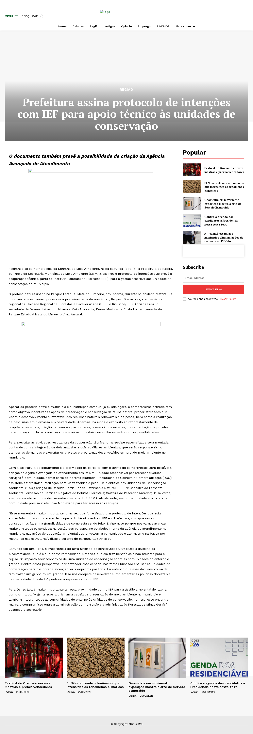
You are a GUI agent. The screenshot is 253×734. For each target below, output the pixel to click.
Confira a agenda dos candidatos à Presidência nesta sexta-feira (221, 220)
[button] (33, 16)
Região (126, 89)
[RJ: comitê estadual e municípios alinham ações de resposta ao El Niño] (192, 237)
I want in (211, 289)
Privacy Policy (227, 298)
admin (9, 692)
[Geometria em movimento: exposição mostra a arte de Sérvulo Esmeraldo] (192, 203)
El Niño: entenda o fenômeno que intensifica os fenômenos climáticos (224, 186)
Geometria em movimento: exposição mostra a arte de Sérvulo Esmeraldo (222, 203)
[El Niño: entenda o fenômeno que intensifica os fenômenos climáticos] (192, 186)
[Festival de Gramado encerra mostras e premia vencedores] (192, 169)
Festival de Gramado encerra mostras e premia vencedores (224, 170)
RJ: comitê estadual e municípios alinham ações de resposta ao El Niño (223, 237)
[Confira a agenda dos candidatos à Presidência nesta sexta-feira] (192, 220)
